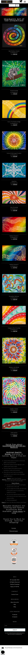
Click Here (18, 511)
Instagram (14, 616)
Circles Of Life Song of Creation (14, 153)
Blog (15, 606)
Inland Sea (14, 181)
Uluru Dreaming (14, 207)
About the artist (15, 602)
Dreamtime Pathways (14, 296)
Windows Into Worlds (14, 367)
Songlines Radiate (14, 409)
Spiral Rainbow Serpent (14, 51)
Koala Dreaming (14, 90)
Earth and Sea (14, 432)
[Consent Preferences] (3, 652)
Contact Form (14, 594)
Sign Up (15, 629)
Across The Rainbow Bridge (14, 121)
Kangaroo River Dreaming (14, 328)
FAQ (15, 604)
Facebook (14, 614)
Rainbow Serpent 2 (14, 264)
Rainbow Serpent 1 (14, 235)
